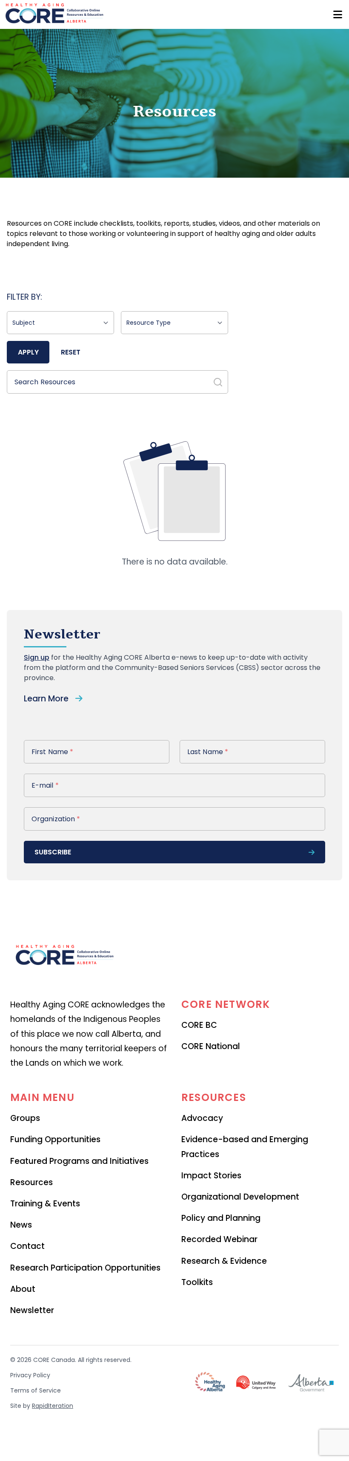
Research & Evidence (224, 1261)
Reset (70, 352)
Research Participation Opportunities (85, 1268)
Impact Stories (211, 1175)
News (21, 1225)
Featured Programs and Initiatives (79, 1161)
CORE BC (199, 1025)
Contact (27, 1246)
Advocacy (202, 1118)
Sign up (36, 657)
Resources (31, 1182)
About (22, 1289)
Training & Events (45, 1203)
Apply (28, 352)
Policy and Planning (220, 1218)
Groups (25, 1118)
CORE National (210, 1046)
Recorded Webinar (219, 1239)
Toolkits (197, 1282)
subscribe (52, 852)
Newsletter (32, 1310)
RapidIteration (52, 1405)
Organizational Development (240, 1197)
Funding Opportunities (55, 1139)
